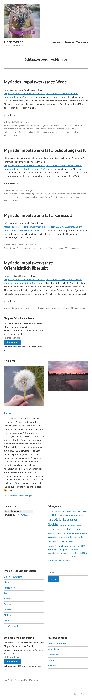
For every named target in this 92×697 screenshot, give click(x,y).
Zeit (70, 560)
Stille (53, 557)
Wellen (7, 620)
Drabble (84, 511)
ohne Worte (75, 546)
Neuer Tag (9, 598)
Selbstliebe (81, 552)
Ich (54, 533)
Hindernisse (52, 125)
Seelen (65, 553)
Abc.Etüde (50, 511)
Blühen (7, 615)
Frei (77, 515)
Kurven (18, 128)
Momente (65, 546)
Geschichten (51, 530)
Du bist (21, 193)
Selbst (73, 553)
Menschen (51, 546)
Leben (6, 197)
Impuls (58, 533)
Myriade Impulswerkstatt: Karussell (38, 215)
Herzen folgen (40, 125)
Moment (58, 546)
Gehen (15, 125)
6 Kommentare (73, 248)
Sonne (50, 557)
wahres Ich (8, 132)
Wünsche (65, 560)
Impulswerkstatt (65, 125)
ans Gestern (11, 248)
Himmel (50, 533)
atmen (9, 125)
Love (81, 542)
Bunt (63, 511)
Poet (55, 549)
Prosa (67, 550)
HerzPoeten (14, 41)
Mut (70, 546)
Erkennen (63, 515)
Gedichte (61, 525)
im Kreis (29, 248)
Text (57, 557)
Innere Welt (9, 587)
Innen (63, 533)
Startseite (58, 42)
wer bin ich (73, 132)
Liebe (12, 197)
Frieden (81, 515)
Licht (57, 542)
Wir (52, 560)
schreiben (52, 552)
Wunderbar (77, 197)
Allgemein (32, 122)
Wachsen (85, 557)
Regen (71, 549)
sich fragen (73, 128)
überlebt (43, 308)
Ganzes (7, 609)
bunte (14, 193)
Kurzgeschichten (77, 537)
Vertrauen (79, 557)
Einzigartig (29, 193)
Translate (24, 514)
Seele (59, 552)
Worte (56, 560)
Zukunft (52, 665)
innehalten (77, 125)
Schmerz (76, 549)
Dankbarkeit (68, 511)
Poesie (50, 549)
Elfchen (55, 515)
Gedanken (21, 248)
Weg (44, 132)
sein (68, 553)
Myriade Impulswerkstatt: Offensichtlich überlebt (28, 265)
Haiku (70, 529)
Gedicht (53, 524)
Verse (74, 556)
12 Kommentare (13, 135)
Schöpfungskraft (58, 197)
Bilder (8, 193)
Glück (58, 529)
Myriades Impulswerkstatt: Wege (35, 82)
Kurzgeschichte (63, 537)
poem (82, 545)
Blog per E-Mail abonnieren (19, 318)
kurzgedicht (52, 537)
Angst (56, 511)
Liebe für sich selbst (30, 128)
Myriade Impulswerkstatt (33, 197)
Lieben (70, 541)
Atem (59, 511)
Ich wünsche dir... (12, 626)
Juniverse (68, 533)
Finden (68, 515)
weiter (64, 132)
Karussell (52, 248)
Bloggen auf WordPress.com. (26, 680)
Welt (49, 560)
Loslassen (77, 542)
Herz (77, 529)
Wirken (69, 197)
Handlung (61, 193)
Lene (8, 122)
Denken (74, 511)
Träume (61, 557)
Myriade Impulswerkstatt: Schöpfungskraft (45, 150)
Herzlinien (69, 42)
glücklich (22, 125)
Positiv (47, 197)
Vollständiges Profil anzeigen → (19, 495)
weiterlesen (9, 115)
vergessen (68, 557)
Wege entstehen (54, 132)
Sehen (49, 128)
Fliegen (73, 515)
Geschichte (76, 524)
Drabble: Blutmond (13, 576)
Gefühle (52, 193)
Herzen (30, 125)
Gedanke (44, 193)
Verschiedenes (55, 649)
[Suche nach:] (68, 572)
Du (49, 515)
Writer (60, 560)
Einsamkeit (53, 654)
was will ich (37, 132)
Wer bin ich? (82, 42)
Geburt (37, 193)
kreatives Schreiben (79, 533)
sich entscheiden (60, 128)
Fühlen (51, 519)
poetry (61, 549)
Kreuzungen (9, 128)
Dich (78, 511)
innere (83, 193)
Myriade (43, 128)
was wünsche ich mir (22, 132)
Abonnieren (12, 342)
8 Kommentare (80, 308)
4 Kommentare (12, 200)
